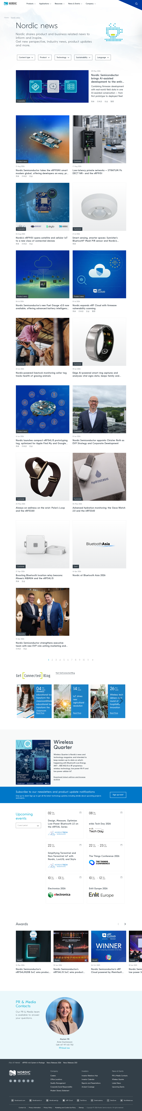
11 (88, 660)
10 (84, 660)
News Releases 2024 (54, 1063)
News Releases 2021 (70, 1063)
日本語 (99, 101)
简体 (92, 101)
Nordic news (15, 18)
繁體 (112, 101)
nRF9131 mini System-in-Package (33, 1063)
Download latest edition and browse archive (69, 778)
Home (6, 18)
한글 (106, 101)
